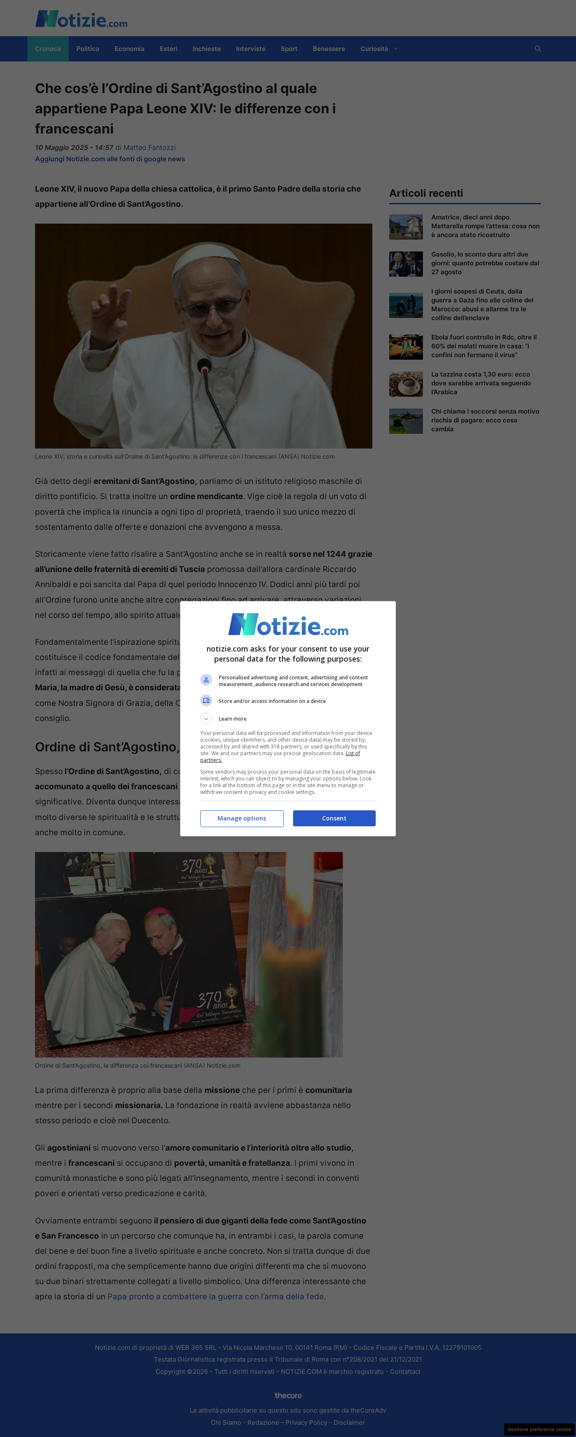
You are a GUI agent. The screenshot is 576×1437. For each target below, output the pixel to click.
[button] (288, 719)
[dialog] (288, 718)
